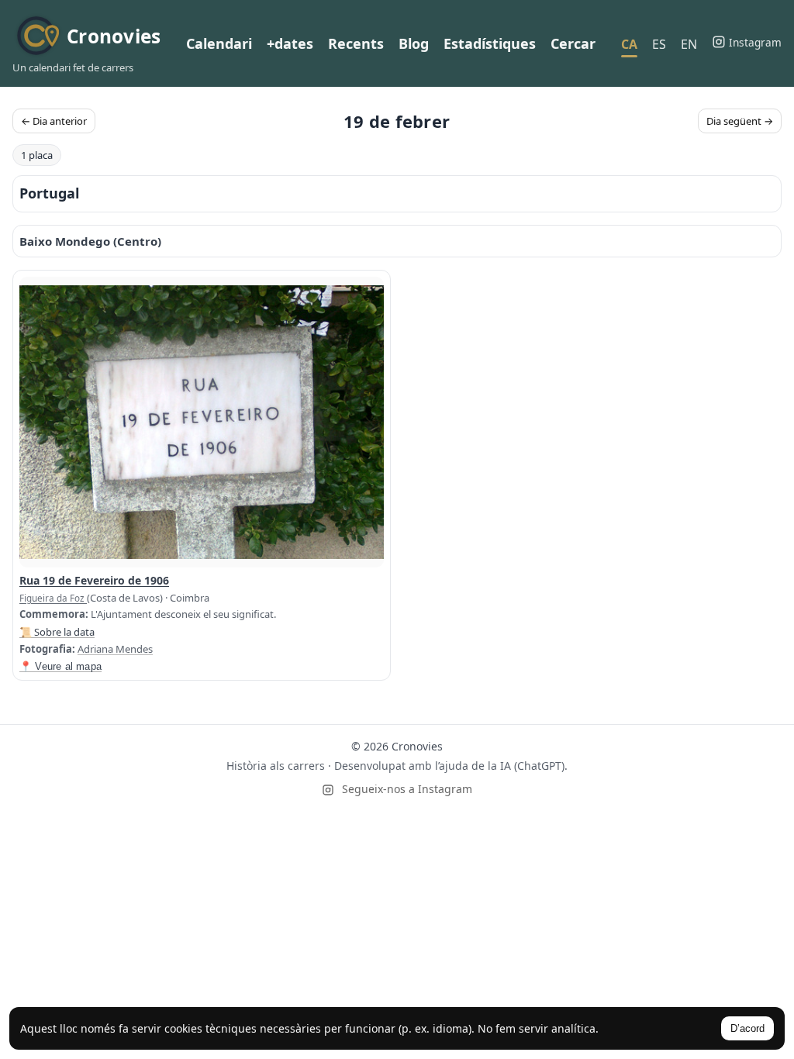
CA (629, 44)
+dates (290, 43)
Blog (414, 43)
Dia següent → (739, 121)
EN (689, 44)
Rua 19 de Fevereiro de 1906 (94, 580)
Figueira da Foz (53, 598)
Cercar (573, 43)
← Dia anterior (54, 121)
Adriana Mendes (115, 649)
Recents (356, 43)
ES (659, 44)
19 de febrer (397, 121)
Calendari (219, 43)
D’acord (747, 1028)
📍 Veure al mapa (60, 666)
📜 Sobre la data (57, 632)
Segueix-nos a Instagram (405, 788)
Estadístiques (490, 43)
